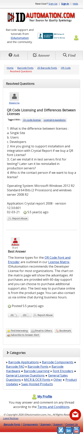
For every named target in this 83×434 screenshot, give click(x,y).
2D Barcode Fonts (47, 68)
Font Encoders (63, 371)
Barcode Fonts (25, 68)
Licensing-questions (54, 120)
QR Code (66, 68)
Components (30, 424)
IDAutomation (20, 38)
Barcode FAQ (15, 366)
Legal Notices (10, 418)
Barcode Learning (37, 371)
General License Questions (25, 375)
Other (57, 380)
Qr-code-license (32, 120)
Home (10, 68)
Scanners (45, 424)
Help (75, 3)
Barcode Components (57, 362)
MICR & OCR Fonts (37, 380)
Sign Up (53, 3)
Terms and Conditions (53, 407)
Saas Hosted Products (37, 384)
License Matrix (58, 262)
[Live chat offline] (75, 415)
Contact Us (71, 424)
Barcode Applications (23, 362)
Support (58, 424)
